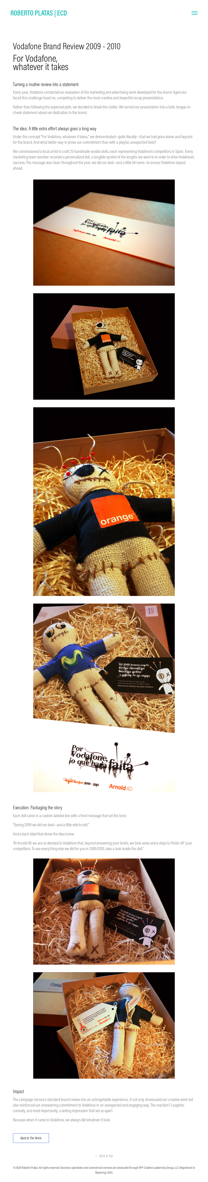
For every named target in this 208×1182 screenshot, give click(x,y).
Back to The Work (31, 1138)
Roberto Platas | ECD (38, 12)
